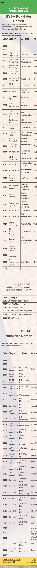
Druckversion (8, 560)
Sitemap (17, 560)
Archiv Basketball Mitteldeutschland (18, 9)
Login (34, 560)
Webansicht (31, 562)
